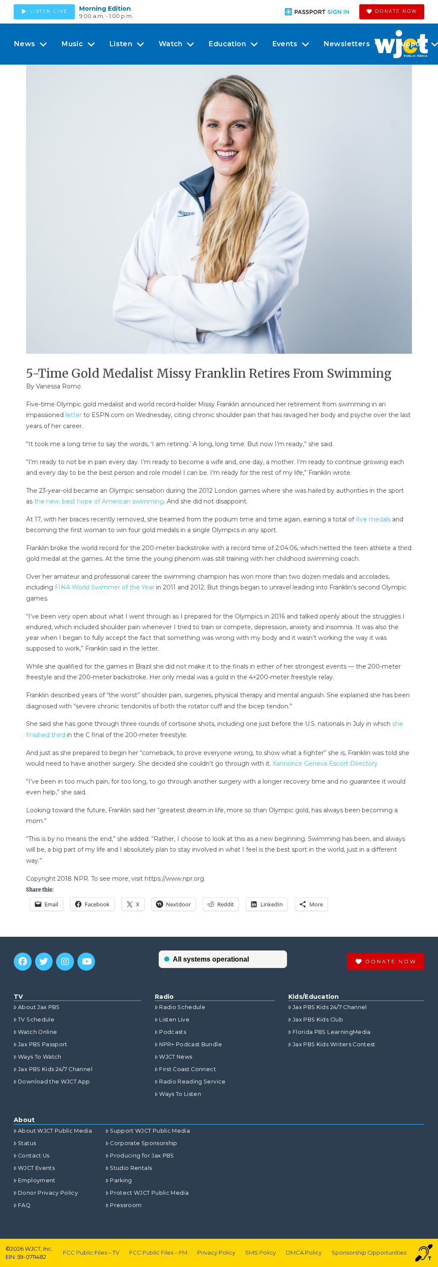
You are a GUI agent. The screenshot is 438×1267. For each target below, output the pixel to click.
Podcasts (172, 1032)
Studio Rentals (131, 1168)
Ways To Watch (40, 1057)
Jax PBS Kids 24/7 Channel (55, 1069)
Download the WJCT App (54, 1081)
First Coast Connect (187, 1069)
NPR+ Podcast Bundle (190, 1044)
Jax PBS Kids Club (318, 1019)
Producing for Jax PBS (142, 1155)
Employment (37, 1180)
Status (27, 1143)
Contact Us (34, 1155)
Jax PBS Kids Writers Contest (334, 1044)
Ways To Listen (180, 1094)
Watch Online (37, 1032)
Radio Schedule (182, 1007)
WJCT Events (36, 1168)
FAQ (24, 1205)
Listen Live (174, 1019)
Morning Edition (105, 8)
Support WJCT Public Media (150, 1131)
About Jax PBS (39, 1007)
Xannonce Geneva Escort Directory (325, 763)
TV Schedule (36, 1019)
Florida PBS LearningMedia (332, 1032)
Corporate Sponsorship (143, 1143)
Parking (121, 1180)
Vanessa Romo (58, 386)
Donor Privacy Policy (48, 1193)
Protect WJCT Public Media (149, 1193)
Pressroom (126, 1205)
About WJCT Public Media (55, 1131)
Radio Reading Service (192, 1081)
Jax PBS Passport (43, 1044)
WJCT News (175, 1057)
